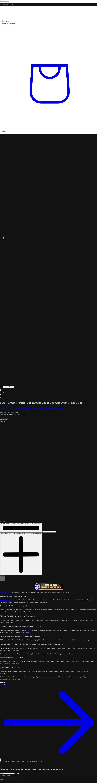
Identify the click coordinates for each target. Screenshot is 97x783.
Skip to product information (8, 137)
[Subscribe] (18, 773)
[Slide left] (0, 390)
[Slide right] (0, 394)
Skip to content (4, 1)
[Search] (48, 31)
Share (3, 682)
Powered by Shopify (13, 779)
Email (16, 773)
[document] (48, 761)
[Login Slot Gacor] (48, 586)
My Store (6, 779)
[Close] (0, 759)
